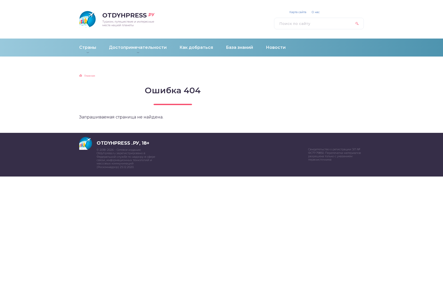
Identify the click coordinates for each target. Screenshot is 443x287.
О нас (315, 12)
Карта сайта (297, 12)
